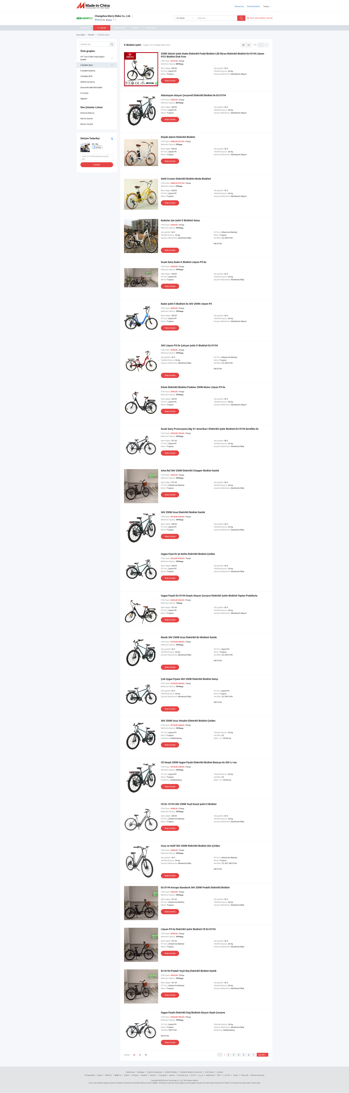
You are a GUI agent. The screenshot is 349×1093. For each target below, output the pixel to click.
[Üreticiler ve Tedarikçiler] (93, 5)
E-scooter (84, 93)
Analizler (220, 1072)
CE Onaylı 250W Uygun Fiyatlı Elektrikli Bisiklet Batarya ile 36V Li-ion (199, 762)
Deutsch (153, 1075)
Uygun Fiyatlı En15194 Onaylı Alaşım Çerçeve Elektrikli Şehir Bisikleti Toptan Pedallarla (209, 595)
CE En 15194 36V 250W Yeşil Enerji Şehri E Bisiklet (188, 804)
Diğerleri (83, 98)
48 (146, 1054)
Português (162, 1075)
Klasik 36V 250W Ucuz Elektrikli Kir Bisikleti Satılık (189, 637)
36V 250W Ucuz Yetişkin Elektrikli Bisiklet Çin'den (188, 720)
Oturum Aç (239, 6)
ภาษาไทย (226, 1075)
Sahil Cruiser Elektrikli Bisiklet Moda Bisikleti (186, 178)
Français (135, 1075)
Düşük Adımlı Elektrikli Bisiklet (178, 137)
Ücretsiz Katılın (253, 6)
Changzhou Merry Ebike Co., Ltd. (113, 16)
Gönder (97, 164)
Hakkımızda (119, 27)
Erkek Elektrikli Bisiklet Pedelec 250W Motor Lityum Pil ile (193, 387)
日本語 (126, 1075)
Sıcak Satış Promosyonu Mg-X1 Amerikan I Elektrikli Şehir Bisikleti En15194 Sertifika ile (209, 428)
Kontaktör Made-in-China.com (191, 1072)
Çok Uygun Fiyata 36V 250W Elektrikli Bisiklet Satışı (189, 679)
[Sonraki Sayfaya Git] (265, 45)
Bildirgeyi (141, 1072)
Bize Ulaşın (151, 27)
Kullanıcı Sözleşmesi (154, 1072)
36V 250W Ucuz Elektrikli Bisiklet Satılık (183, 512)
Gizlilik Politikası (171, 1072)
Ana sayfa (84, 27)
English (99, 1075)
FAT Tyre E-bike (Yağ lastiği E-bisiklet (92, 58)
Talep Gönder (170, 80)
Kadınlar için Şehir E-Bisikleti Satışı (180, 220)
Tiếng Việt (244, 1075)
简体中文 (108, 1075)
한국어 (193, 1075)
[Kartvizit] (112, 138)
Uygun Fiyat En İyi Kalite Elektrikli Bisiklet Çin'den (188, 553)
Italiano (172, 1075)
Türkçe (235, 1075)
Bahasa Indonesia (257, 1075)
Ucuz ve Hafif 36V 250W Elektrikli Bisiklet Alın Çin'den (190, 845)
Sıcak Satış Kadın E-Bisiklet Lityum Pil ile (183, 262)
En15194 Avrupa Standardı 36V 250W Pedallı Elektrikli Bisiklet (195, 887)
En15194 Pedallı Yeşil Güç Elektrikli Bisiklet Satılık (188, 970)
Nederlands (210, 1075)
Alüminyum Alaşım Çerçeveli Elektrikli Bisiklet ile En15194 (193, 95)
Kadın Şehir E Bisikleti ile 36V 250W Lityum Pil (186, 303)
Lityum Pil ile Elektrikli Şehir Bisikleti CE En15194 (188, 929)
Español (144, 1075)
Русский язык (183, 1075)
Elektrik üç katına (87, 82)
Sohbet (98, 147)
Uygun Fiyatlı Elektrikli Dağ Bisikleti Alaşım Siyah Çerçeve (193, 1012)
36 (140, 1054)
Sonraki (261, 1054)
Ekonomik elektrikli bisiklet (91, 87)
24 (134, 1055)
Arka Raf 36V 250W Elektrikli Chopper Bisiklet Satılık (190, 470)
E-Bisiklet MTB (86, 76)
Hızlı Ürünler (209, 1072)
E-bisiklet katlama (87, 70)
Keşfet (135, 27)
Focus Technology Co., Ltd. (173, 1080)
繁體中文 (118, 1075)
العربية (201, 1075)
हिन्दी (218, 1075)
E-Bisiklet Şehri (86, 65)
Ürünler (103, 27)
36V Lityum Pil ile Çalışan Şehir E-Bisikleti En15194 (189, 345)
